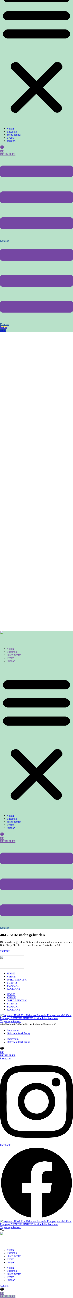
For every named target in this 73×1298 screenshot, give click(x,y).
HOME (11, 973)
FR (13, 154)
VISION (11, 976)
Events (10, 137)
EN (6, 154)
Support (11, 140)
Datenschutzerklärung (18, 1033)
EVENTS (12, 982)
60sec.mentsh (14, 134)
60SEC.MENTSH (17, 979)
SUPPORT (13, 985)
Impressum (13, 1030)
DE (2, 151)
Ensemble (12, 131)
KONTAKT (13, 988)
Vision (10, 128)
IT (10, 154)
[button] (36, 738)
